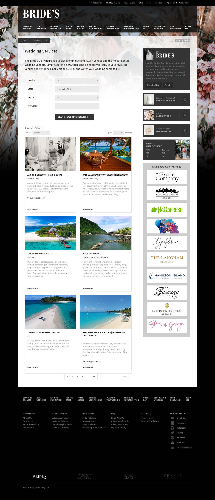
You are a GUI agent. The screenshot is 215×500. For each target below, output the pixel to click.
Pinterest (180, 437)
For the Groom (80, 27)
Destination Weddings (160, 27)
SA (147, 156)
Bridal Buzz (181, 418)
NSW (148, 150)
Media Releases (89, 418)
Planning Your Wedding (113, 27)
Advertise (158, 3)
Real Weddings (41, 27)
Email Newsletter (184, 447)
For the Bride (69, 27)
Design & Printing (60, 421)
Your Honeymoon (175, 27)
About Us (27, 418)
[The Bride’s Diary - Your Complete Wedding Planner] (39, 476)
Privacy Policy (147, 418)
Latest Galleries (89, 424)
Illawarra (165, 150)
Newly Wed (188, 27)
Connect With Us (178, 414)
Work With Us (29, 427)
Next (125, 376)
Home (25, 40)
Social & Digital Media (62, 424)
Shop (149, 3)
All (51, 39)
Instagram (181, 428)
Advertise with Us (31, 424)
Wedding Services (113, 3)
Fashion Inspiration (56, 27)
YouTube (180, 442)
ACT (147, 153)
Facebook (181, 423)
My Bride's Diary (96, 3)
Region (31, 97)
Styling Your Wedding (95, 27)
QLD (163, 153)
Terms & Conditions (150, 421)
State (30, 88)
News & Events (129, 3)
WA (163, 156)
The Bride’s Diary (41, 14)
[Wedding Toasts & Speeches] (85, 476)
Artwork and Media (120, 421)
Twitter (179, 432)
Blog (141, 3)
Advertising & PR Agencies (94, 427)
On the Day (146, 27)
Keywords (32, 106)
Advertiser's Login (60, 418)
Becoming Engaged (27, 27)
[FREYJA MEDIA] (173, 476)
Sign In (168, 85)
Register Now (153, 85)
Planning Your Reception (131, 27)
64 (94, 376)
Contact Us (28, 421)
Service (31, 80)
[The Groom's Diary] (128, 476)
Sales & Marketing (60, 427)
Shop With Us (117, 418)
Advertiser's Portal (120, 424)
